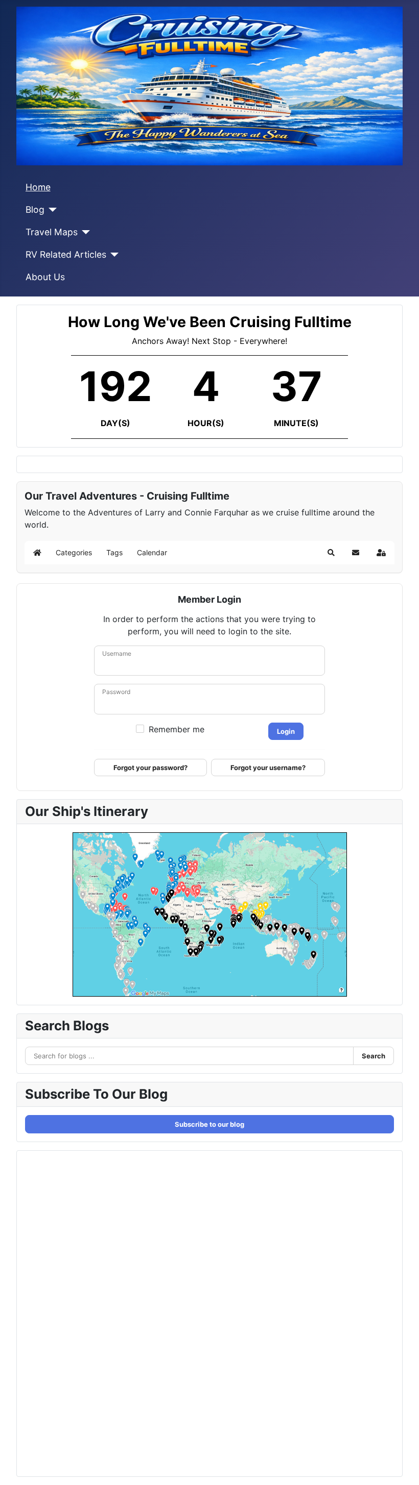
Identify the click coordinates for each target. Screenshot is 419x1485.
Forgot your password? (150, 767)
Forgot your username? (268, 767)
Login (286, 731)
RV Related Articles (66, 254)
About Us (45, 276)
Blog (35, 209)
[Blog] (50, 210)
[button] (331, 552)
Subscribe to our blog (209, 1124)
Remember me (176, 729)
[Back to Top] (401, 1466)
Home (38, 187)
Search (373, 1056)
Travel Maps (52, 232)
